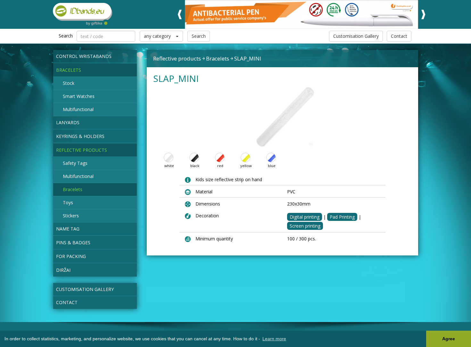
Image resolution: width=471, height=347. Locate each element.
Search (199, 36)
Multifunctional (78, 109)
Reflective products (81, 150)
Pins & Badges (73, 242)
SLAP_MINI (247, 58)
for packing (71, 256)
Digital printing (304, 217)
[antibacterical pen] (301, 14)
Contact (399, 36)
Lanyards (67, 122)
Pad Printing (342, 217)
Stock (68, 83)
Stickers (71, 216)
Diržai (63, 270)
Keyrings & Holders (80, 136)
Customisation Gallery (356, 36)
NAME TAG (67, 229)
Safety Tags (75, 163)
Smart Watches (79, 96)
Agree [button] (448, 338)
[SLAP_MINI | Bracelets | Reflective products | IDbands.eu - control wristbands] (79, 14)
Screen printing (305, 226)
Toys (68, 202)
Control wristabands (84, 56)
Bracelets (68, 70)
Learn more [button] (274, 338)
